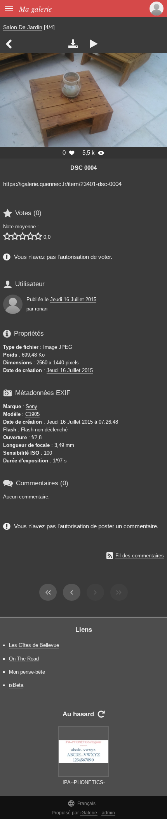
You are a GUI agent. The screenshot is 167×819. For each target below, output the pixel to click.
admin (108, 812)
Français (82, 803)
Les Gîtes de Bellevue (34, 645)
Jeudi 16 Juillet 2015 (73, 299)
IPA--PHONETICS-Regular (84, 786)
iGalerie (88, 812)
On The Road (24, 659)
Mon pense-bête (27, 672)
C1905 (32, 414)
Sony (31, 406)
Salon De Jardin (22, 27)
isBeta (16, 685)
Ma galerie (35, 8)
